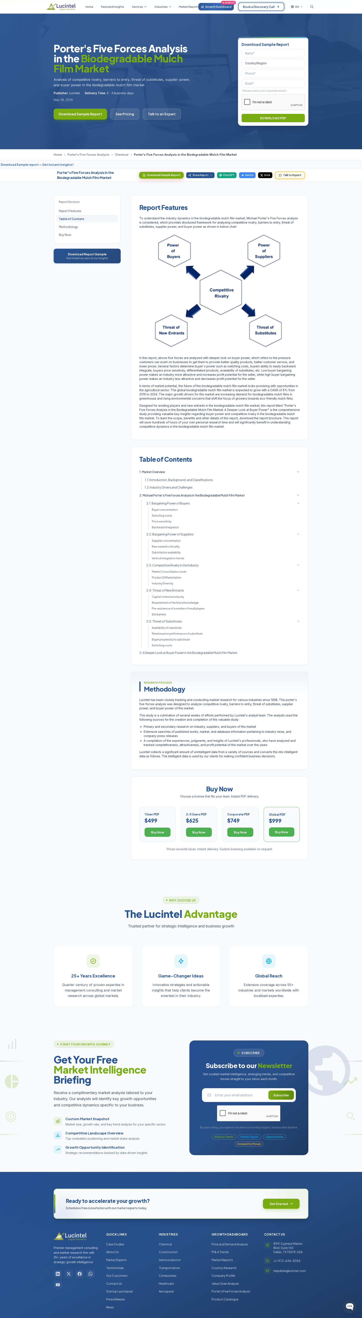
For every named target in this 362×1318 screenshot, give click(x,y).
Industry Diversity (162, 583)
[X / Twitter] (69, 1274)
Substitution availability (166, 552)
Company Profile (223, 1275)
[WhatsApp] (90, 1274)
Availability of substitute (167, 627)
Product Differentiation (166, 577)
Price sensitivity (161, 521)
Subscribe (281, 1095)
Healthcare (166, 1283)
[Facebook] (79, 1274)
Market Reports (222, 1260)
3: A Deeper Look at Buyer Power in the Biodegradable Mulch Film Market (188, 652)
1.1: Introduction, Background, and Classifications (179, 480)
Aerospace (166, 1291)
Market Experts (116, 1260)
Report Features (70, 211)
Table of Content (71, 219)
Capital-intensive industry (168, 596)
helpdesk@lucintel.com (289, 1271)
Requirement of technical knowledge (175, 602)
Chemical (121, 154)
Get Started (279, 1204)
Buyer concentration (165, 509)
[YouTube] (58, 1285)
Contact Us (114, 1283)
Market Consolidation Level (169, 571)
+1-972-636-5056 (286, 1261)
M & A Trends (220, 1252)
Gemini (249, 175)
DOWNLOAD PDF (273, 118)
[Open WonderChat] (350, 1307)
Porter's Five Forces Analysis (88, 154)
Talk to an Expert (162, 114)
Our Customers (117, 1275)
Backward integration (165, 527)
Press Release (115, 1299)
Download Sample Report (80, 114)
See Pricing (125, 114)
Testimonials (115, 1268)
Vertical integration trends (168, 558)
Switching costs (162, 515)
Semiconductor (170, 1260)
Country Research (224, 1268)
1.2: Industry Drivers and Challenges (169, 487)
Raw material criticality (166, 546)
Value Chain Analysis (225, 1283)
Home (58, 154)
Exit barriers (159, 614)
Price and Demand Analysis (230, 1244)
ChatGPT (228, 175)
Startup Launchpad (119, 1291)
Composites (167, 1275)
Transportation (169, 1268)
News (110, 1307)
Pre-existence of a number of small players (178, 608)
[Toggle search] (312, 6)
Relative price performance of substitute (177, 633)
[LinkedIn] (58, 1274)
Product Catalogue (225, 1299)
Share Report (201, 175)
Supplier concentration (166, 540)
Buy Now (65, 235)
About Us (112, 1252)
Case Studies (115, 1244)
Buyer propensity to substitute (171, 639)
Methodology (68, 227)
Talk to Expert (292, 175)
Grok (267, 175)
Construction (168, 1252)
